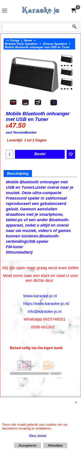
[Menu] (4, 11)
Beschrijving (18, 173)
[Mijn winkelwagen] (73, 10)
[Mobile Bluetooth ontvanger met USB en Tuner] (67, 60)
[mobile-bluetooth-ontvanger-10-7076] (67, 83)
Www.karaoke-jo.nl (40, 296)
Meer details (38, 435)
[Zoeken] (74, 27)
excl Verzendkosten (21, 132)
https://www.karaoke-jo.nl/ (46, 303)
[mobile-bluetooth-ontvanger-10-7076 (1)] (67, 72)
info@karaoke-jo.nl (44, 311)
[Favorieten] (71, 154)
